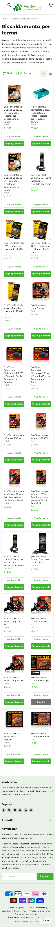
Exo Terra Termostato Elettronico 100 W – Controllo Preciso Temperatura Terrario (40, 375)
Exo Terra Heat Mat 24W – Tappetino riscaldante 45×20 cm (14, 310)
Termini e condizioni (36, 907)
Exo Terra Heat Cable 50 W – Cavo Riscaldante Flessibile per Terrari (41, 179)
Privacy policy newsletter (26, 914)
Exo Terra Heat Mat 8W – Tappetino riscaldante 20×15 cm (14, 247)
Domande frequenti (15, 907)
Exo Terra (34, 187)
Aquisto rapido (14, 136)
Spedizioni (6, 911)
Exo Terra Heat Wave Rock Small (40, 735)
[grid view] (43, 73)
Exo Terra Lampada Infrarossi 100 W (41, 437)
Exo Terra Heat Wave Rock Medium (11, 736)
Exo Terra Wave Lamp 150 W (39, 307)
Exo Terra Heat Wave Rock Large (40, 679)
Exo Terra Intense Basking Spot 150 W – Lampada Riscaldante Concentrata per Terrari (13, 114)
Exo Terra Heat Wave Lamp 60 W (13, 679)
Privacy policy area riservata (20, 917)
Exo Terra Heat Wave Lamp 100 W (39, 621)
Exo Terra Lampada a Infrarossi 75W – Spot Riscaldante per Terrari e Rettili (14, 496)
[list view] (50, 73)
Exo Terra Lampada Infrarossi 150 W (14, 437)
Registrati (45, 876)
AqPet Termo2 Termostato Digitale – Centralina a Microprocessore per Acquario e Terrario (41, 114)
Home (5, 18)
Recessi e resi (20, 911)
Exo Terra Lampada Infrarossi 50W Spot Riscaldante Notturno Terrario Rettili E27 (41, 497)
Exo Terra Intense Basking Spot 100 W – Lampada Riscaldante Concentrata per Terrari (13, 182)
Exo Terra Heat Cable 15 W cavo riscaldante (40, 559)
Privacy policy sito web (39, 911)
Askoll (6, 124)
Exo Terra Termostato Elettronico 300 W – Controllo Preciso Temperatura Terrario (13, 375)
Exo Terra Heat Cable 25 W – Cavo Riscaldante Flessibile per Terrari (14, 561)
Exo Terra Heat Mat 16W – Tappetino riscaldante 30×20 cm (40, 247)
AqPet (33, 124)
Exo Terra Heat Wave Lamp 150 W (12, 621)
